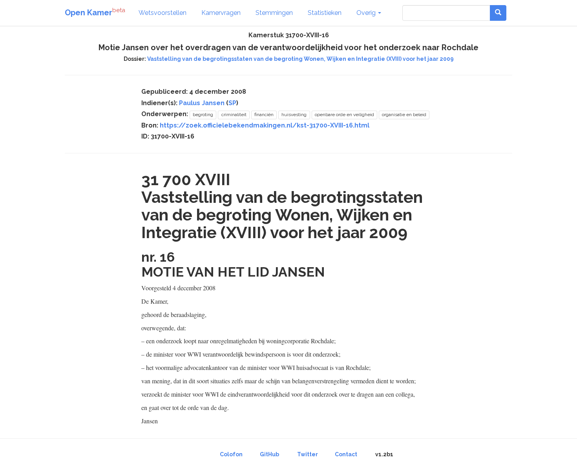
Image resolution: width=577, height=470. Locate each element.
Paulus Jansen (202, 103)
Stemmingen (274, 12)
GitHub (269, 454)
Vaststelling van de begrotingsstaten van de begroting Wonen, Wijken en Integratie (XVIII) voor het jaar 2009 (300, 59)
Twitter (307, 454)
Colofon (231, 454)
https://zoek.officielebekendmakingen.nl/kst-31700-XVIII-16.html (264, 125)
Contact (346, 454)
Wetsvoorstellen (162, 12)
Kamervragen (221, 12)
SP (232, 103)
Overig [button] (366, 12)
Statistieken (324, 12)
